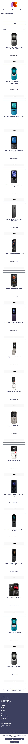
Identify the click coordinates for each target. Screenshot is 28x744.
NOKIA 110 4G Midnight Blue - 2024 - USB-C (14, 495)
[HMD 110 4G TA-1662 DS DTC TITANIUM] (14, 211)
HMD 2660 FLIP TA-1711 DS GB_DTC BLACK (14, 530)
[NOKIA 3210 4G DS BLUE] (14, 624)
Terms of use (4, 715)
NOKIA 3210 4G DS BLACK (14, 666)
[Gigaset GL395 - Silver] (14, 417)
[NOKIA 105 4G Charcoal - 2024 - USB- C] (14, 555)
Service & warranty (5, 725)
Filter (15, 23)
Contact (3, 710)
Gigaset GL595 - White (14, 391)
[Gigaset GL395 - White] (14, 452)
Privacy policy (4, 718)
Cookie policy (4, 719)
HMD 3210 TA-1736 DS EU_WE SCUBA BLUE (14, 82)
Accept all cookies (14, 742)
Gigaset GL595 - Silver (14, 357)
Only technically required (11, 739)
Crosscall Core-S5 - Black (14, 598)
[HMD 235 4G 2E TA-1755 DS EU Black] (14, 142)
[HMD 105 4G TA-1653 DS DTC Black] (14, 245)
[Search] (12, 9)
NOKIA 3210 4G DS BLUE (14, 632)
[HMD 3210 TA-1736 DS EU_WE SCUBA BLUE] (14, 73)
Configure (21, 739)
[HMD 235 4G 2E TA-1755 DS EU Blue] (14, 108)
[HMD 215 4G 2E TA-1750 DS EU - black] (14, 176)
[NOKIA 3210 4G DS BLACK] (14, 658)
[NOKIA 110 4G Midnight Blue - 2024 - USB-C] (14, 486)
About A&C (3, 707)
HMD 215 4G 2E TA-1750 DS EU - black (14, 185)
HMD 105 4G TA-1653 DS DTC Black (14, 253)
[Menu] (3, 9)
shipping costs (15, 689)
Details (14, 61)
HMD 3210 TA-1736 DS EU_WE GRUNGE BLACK (14, 48)
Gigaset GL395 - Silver (14, 425)
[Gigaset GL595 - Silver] (14, 348)
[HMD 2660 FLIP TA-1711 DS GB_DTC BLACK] (14, 520)
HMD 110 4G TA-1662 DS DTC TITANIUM (14, 220)
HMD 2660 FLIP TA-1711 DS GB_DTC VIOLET (14, 323)
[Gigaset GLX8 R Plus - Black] (14, 280)
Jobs (2, 708)
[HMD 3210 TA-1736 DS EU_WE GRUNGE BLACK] (14, 39)
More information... (14, 736)
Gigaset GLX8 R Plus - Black (14, 288)
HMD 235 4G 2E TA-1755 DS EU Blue (14, 116)
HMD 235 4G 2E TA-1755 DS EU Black (14, 151)
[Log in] (20, 9)
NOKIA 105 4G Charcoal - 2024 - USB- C (14, 564)
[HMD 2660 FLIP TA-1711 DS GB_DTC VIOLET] (14, 314)
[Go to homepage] (14, 4)
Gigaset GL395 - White (14, 460)
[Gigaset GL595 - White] (14, 383)
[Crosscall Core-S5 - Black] (14, 589)
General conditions (5, 717)
